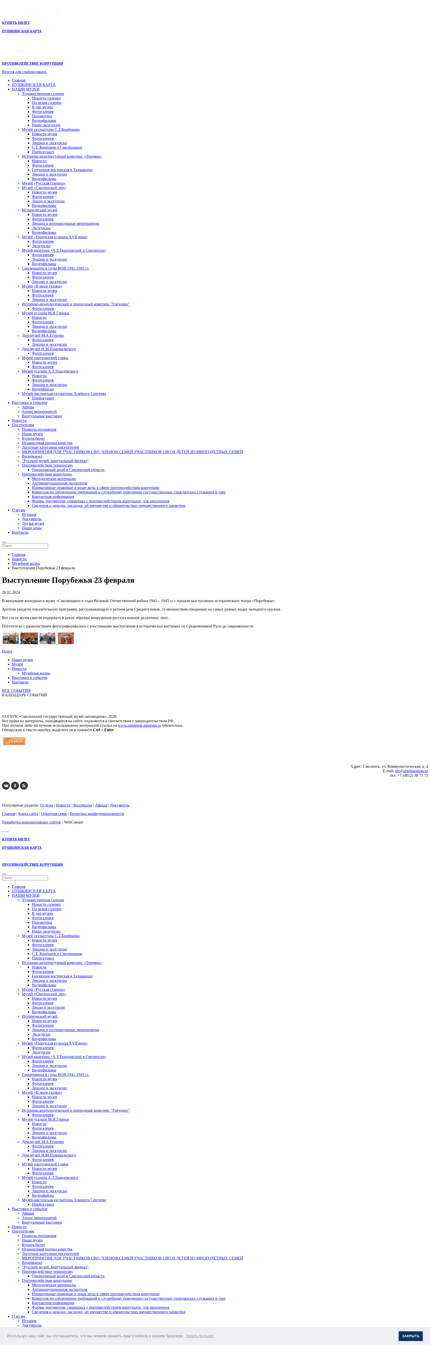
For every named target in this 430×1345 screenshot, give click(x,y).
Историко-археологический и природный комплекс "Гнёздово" (76, 304)
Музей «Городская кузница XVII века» (55, 237)
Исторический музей (39, 210)
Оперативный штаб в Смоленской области (68, 470)
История (29, 514)
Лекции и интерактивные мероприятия (65, 223)
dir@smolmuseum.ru (411, 771)
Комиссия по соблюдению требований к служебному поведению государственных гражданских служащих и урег (129, 492)
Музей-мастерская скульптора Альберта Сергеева (64, 393)
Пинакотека (42, 116)
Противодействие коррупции (47, 474)
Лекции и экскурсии (49, 143)
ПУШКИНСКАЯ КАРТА (34, 85)
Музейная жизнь (36, 673)
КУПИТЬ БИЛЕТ (16, 23)
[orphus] (14, 745)
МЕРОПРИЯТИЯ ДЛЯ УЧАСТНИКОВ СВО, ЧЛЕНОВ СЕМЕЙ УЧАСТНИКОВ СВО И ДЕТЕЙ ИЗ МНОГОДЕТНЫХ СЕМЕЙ (132, 452)
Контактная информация (53, 496)
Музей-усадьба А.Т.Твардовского (50, 371)
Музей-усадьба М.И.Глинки (45, 313)
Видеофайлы (43, 389)
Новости (39, 161)
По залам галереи (46, 102)
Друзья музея (33, 523)
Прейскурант (43, 152)
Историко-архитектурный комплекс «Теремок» (62, 156)
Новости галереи (46, 98)
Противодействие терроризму (47, 465)
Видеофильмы (44, 120)
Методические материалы (54, 479)
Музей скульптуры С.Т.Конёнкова (51, 129)
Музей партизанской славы (45, 358)
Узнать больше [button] (199, 1336)
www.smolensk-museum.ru (139, 725)
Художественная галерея (43, 94)
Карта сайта (28, 814)
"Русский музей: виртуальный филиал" (55, 461)
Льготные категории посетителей (50, 447)
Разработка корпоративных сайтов (31, 822)
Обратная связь (54, 814)
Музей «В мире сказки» (42, 286)
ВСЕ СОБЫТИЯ (16, 690)
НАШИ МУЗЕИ (26, 89)
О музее (18, 510)
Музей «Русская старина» (43, 183)
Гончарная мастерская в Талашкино (62, 170)
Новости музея (44, 134)
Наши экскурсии (46, 125)
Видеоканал (32, 456)
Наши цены (32, 528)
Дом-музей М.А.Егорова (43, 335)
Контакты (20, 532)
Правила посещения (39, 429)
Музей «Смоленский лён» (44, 188)
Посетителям (23, 425)
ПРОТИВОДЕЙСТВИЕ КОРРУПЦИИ (32, 63)
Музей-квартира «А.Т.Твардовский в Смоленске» (64, 250)
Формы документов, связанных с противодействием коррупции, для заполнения (100, 501)
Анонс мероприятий (39, 411)
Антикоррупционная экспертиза (59, 483)
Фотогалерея (43, 111)
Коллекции (82, 805)
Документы (32, 519)
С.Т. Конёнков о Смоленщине (57, 147)
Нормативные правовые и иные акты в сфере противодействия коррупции (96, 487)
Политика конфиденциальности (97, 814)
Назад (7, 651)
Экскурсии (41, 228)
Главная (18, 80)
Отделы (46, 805)
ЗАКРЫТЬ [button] (411, 1336)
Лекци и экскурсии (48, 201)
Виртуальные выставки (42, 416)
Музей (17, 664)
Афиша (28, 407)
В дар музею (42, 107)
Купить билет (33, 438)
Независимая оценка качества (47, 443)
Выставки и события (29, 402)
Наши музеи (32, 434)
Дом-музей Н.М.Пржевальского (49, 349)
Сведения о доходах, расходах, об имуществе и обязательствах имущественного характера (108, 505)
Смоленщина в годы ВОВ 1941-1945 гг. (55, 268)
